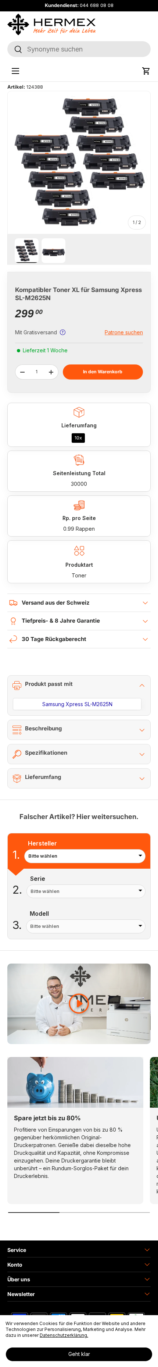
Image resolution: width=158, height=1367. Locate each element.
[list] (79, 162)
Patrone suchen (124, 332)
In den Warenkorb (102, 371)
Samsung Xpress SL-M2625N (77, 704)
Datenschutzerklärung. (64, 1335)
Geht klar (79, 1354)
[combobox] (79, 49)
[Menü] (15, 71)
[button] (146, 71)
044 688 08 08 (97, 5)
